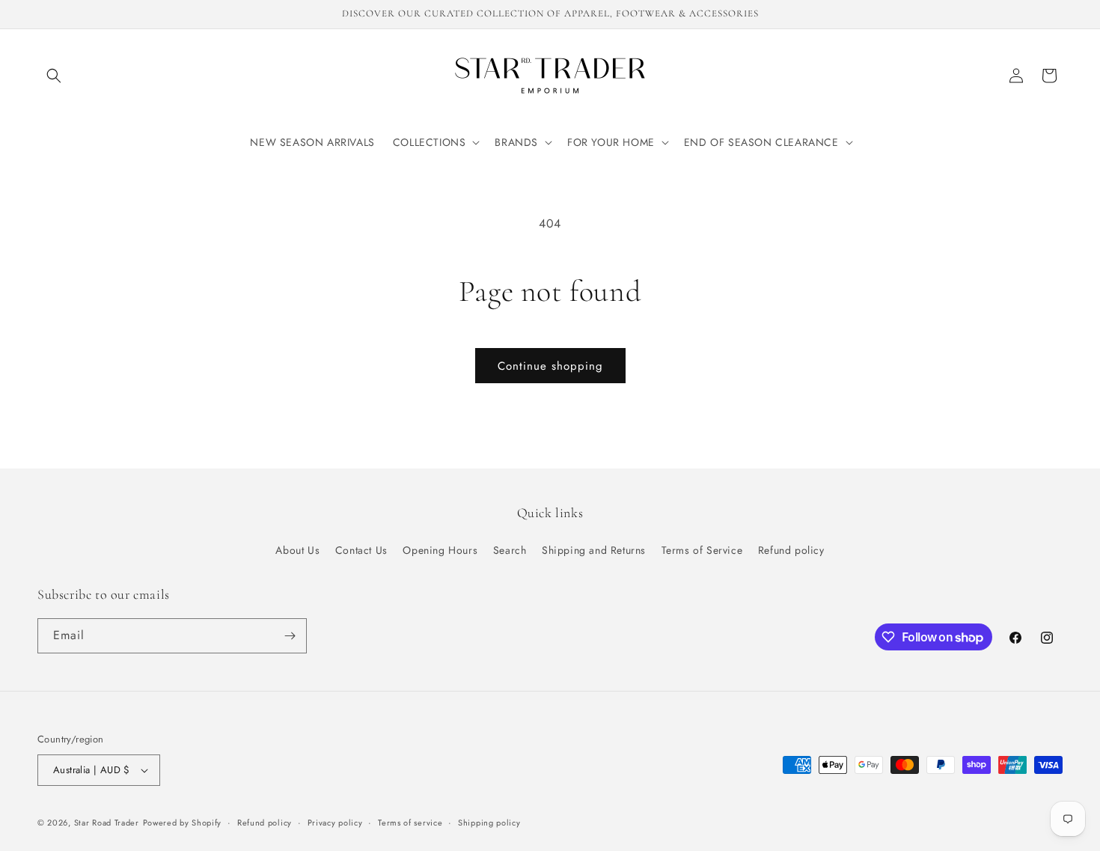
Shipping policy (489, 823)
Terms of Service (702, 550)
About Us (297, 550)
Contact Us (361, 550)
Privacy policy (335, 823)
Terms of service (410, 823)
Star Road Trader (106, 823)
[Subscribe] (289, 635)
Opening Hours (440, 550)
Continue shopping (550, 366)
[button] (53, 75)
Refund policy (791, 550)
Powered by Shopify (182, 823)
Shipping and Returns (594, 550)
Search (510, 550)
